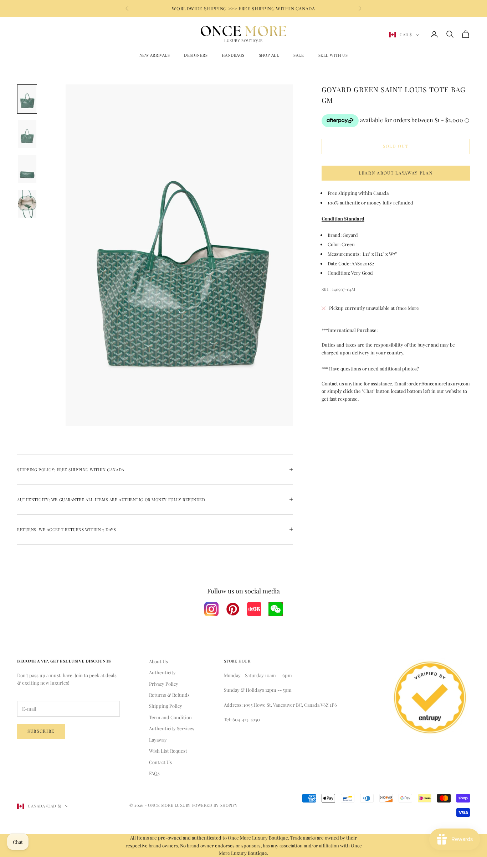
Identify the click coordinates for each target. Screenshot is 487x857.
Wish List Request (168, 751)
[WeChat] (275, 609)
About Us (158, 661)
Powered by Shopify (215, 805)
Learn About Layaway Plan (395, 173)
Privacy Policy (163, 684)
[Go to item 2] (27, 134)
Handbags (233, 55)
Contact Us (160, 762)
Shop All (269, 55)
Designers (195, 55)
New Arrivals (154, 55)
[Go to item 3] (27, 168)
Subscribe (41, 731)
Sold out (395, 146)
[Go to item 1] (27, 99)
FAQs (154, 773)
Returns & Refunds (169, 695)
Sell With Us (333, 55)
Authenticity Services (171, 728)
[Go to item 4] (27, 203)
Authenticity (162, 672)
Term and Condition (170, 717)
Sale (298, 55)
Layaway (158, 740)
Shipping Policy (165, 706)
